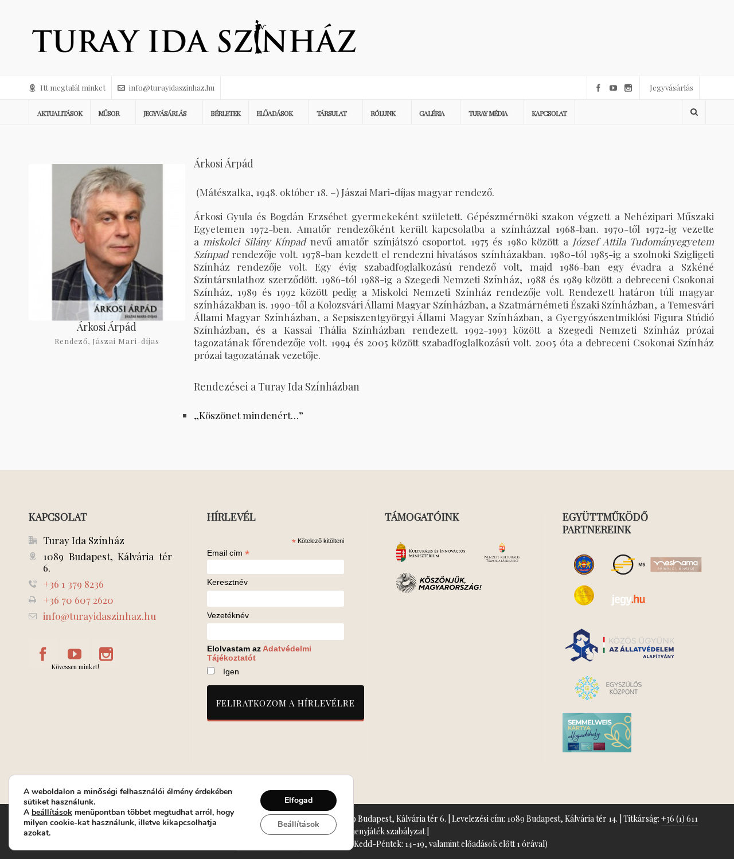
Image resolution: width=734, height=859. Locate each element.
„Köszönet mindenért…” (248, 415)
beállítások (52, 812)
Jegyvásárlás (671, 87)
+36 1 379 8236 (73, 583)
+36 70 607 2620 (78, 600)
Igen (231, 671)
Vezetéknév (228, 615)
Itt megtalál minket (73, 87)
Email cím (228, 553)
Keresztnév (227, 582)
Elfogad (298, 800)
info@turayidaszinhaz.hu (171, 87)
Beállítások (298, 824)
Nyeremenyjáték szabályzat (375, 831)
